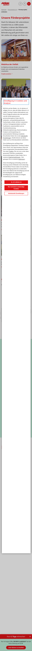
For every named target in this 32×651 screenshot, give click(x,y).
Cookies (11, 151)
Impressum (21, 159)
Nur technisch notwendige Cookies (16, 187)
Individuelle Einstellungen (16, 193)
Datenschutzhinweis (14, 157)
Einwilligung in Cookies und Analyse (15, 102)
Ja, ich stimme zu (16, 182)
